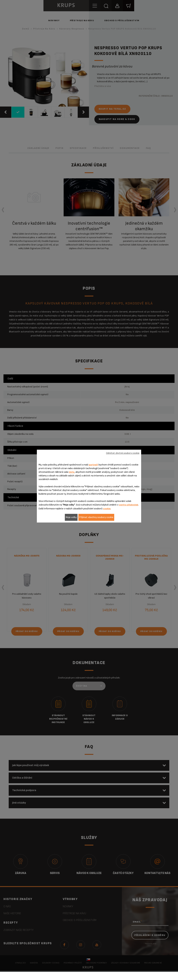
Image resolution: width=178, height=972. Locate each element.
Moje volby (71, 517)
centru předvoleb (128, 504)
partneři (93, 464)
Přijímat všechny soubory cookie (96, 517)
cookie (107, 508)
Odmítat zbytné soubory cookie (122, 453)
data (71, 471)
